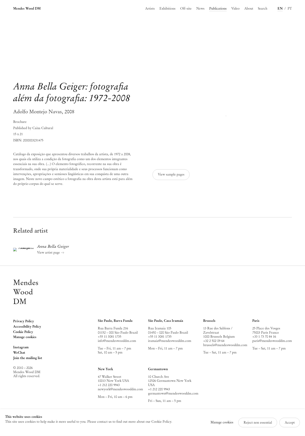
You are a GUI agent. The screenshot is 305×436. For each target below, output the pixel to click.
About (248, 8)
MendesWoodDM (25, 292)
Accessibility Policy (27, 326)
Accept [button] (290, 422)
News (200, 8)
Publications (218, 8)
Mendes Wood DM (27, 8)
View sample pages (171, 174)
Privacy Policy (23, 321)
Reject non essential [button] (258, 422)
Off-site (186, 8)
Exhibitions (167, 8)
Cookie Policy (23, 332)
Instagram (21, 347)
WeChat (19, 353)
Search (262, 8)
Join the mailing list (27, 358)
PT (290, 8)
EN (280, 8)
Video (235, 8)
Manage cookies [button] (24, 337)
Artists (150, 8)
